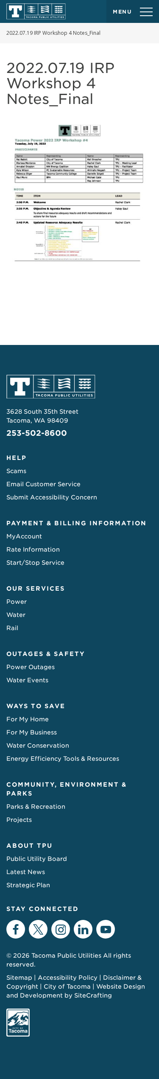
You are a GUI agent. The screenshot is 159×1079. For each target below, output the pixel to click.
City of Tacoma (67, 986)
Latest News (25, 872)
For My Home (27, 719)
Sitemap (19, 977)
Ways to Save (35, 706)
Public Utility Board (36, 858)
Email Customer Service (43, 484)
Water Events (27, 680)
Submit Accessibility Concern (51, 497)
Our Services (35, 588)
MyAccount (24, 536)
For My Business (31, 732)
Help (16, 457)
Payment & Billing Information (76, 523)
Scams (16, 471)
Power (16, 601)
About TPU (29, 845)
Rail (12, 628)
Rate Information (33, 549)
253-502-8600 (36, 433)
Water (15, 614)
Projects (19, 819)
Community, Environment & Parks (66, 789)
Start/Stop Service (35, 562)
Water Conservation (37, 745)
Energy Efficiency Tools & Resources (62, 758)
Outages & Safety (45, 653)
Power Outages (30, 667)
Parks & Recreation (35, 806)
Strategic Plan (28, 885)
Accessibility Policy (68, 977)
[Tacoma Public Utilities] (36, 11)
